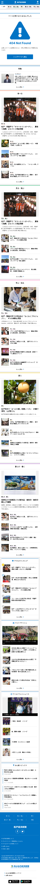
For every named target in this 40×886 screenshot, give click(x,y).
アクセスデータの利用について (10, 843)
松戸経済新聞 (20, 2)
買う (22, 6)
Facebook (17, 831)
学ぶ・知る (36, 6)
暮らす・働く (28, 6)
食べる (9, 6)
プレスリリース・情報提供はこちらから (13, 841)
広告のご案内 (6, 849)
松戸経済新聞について (8, 838)
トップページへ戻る (20, 57)
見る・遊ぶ (16, 6)
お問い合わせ (6, 846)
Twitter (22, 831)
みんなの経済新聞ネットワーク (20, 866)
